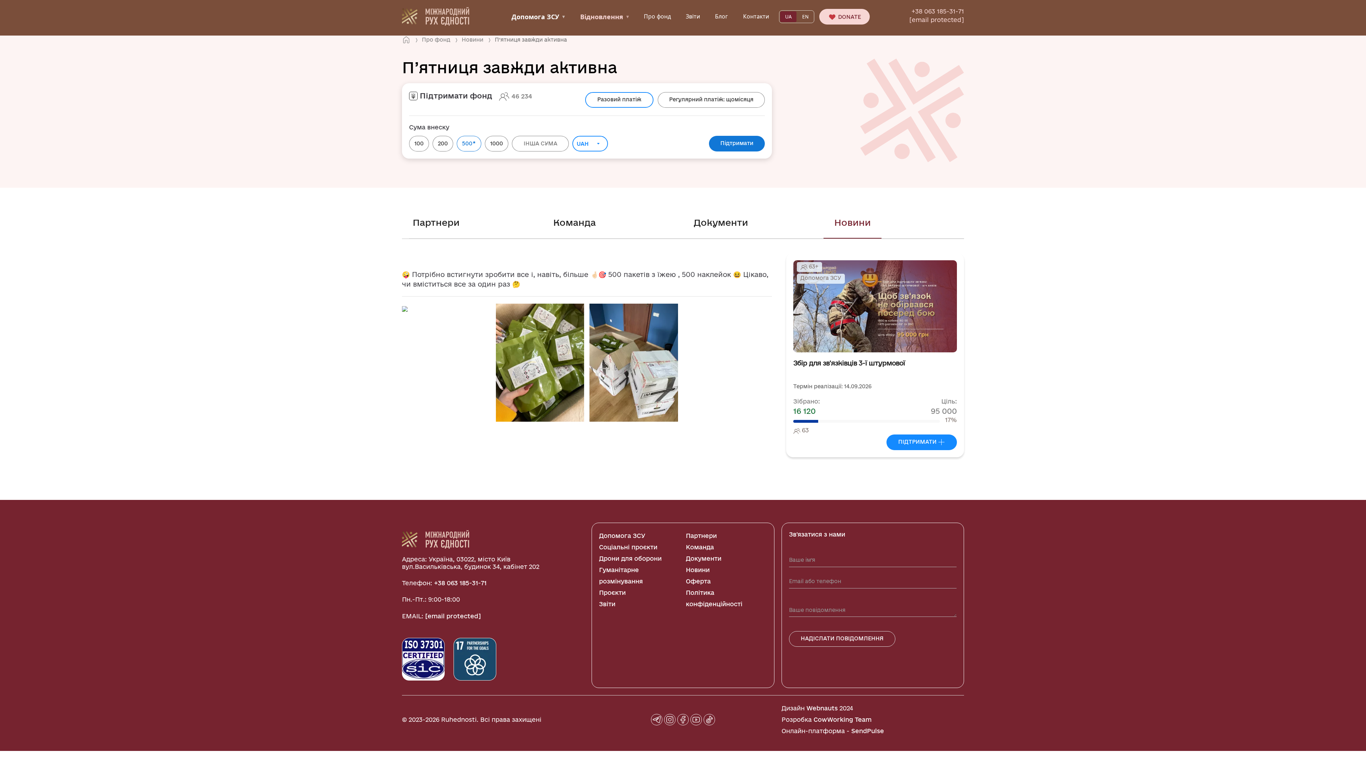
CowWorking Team (843, 719)
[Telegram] (656, 719)
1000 (496, 143)
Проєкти (612, 592)
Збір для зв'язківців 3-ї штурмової (849, 363)
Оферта (698, 581)
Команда (574, 222)
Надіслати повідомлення (842, 638)
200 (443, 143)
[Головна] (406, 40)
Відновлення (604, 16)
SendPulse (867, 730)
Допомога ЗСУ (538, 16)
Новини (852, 222)
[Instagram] (670, 719)
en (805, 17)
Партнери (436, 222)
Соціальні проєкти (628, 547)
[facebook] (683, 719)
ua (788, 17)
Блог (721, 16)
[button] (405, 308)
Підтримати (736, 143)
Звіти (693, 16)
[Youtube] (696, 719)
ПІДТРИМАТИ (918, 442)
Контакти (756, 16)
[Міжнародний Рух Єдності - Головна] (435, 16)
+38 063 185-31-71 (937, 11)
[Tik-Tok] (709, 719)
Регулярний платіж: (711, 99)
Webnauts (822, 708)
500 (469, 143)
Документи (721, 222)
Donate (849, 17)
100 (419, 143)
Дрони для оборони (630, 558)
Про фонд (657, 16)
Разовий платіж (619, 99)
